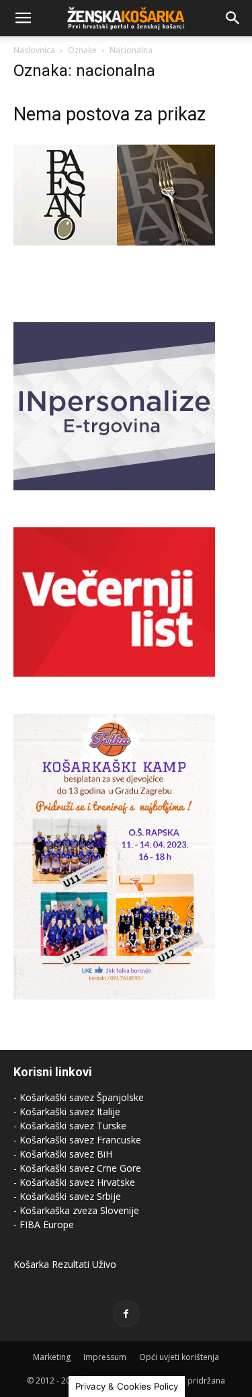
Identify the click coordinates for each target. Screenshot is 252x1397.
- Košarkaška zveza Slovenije (76, 1210)
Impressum (104, 1357)
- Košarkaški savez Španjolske (78, 1097)
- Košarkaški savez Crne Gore (77, 1168)
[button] (22, 18)
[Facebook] (126, 1313)
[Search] (233, 18)
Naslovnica (34, 50)
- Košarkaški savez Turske (69, 1125)
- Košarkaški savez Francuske (77, 1139)
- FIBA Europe (43, 1224)
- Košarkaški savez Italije (66, 1111)
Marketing (52, 1357)
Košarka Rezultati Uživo (64, 1264)
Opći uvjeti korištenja (179, 1357)
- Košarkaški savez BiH (62, 1153)
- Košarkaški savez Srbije (67, 1196)
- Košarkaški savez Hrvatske (74, 1182)
